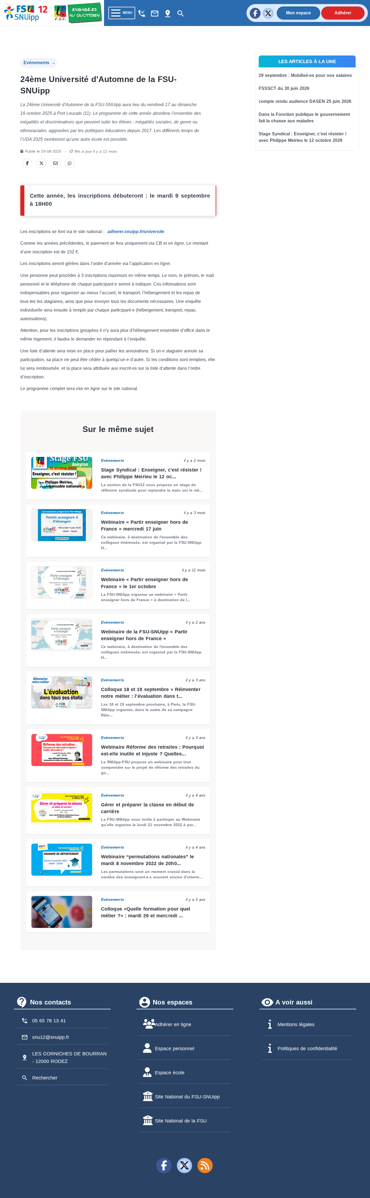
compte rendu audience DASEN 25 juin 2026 (305, 101)
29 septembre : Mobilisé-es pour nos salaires (305, 75)
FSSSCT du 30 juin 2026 (284, 88)
